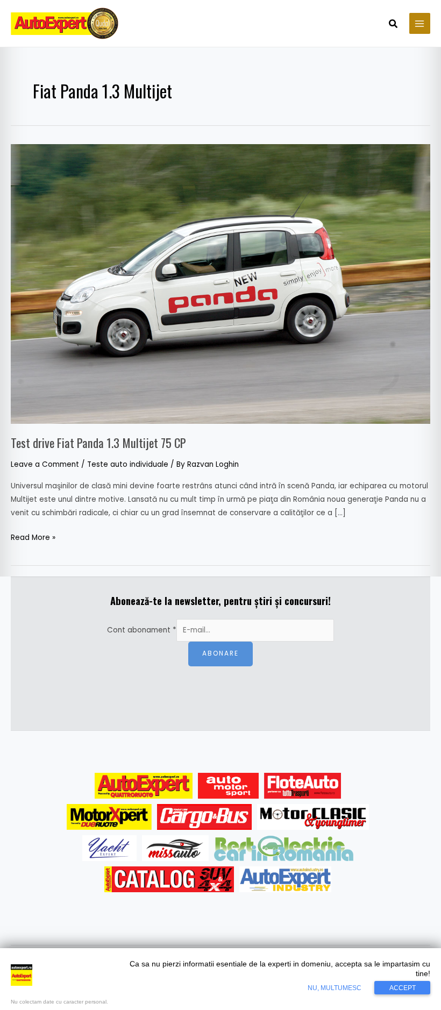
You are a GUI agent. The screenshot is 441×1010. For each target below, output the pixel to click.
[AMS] (228, 786)
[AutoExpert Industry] (285, 879)
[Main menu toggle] (419, 23)
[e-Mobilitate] (283, 848)
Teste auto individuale (127, 464)
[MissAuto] (175, 848)
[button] (394, 24)
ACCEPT (402, 988)
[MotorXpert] (109, 817)
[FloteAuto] (302, 786)
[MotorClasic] (313, 817)
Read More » (33, 537)
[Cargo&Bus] (204, 817)
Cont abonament (141, 630)
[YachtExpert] (109, 848)
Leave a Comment (45, 464)
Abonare (220, 653)
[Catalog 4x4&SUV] (169, 879)
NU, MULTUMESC (334, 988)
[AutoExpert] (144, 786)
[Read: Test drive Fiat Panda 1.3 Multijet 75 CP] (220, 284)
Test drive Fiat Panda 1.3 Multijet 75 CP (98, 442)
